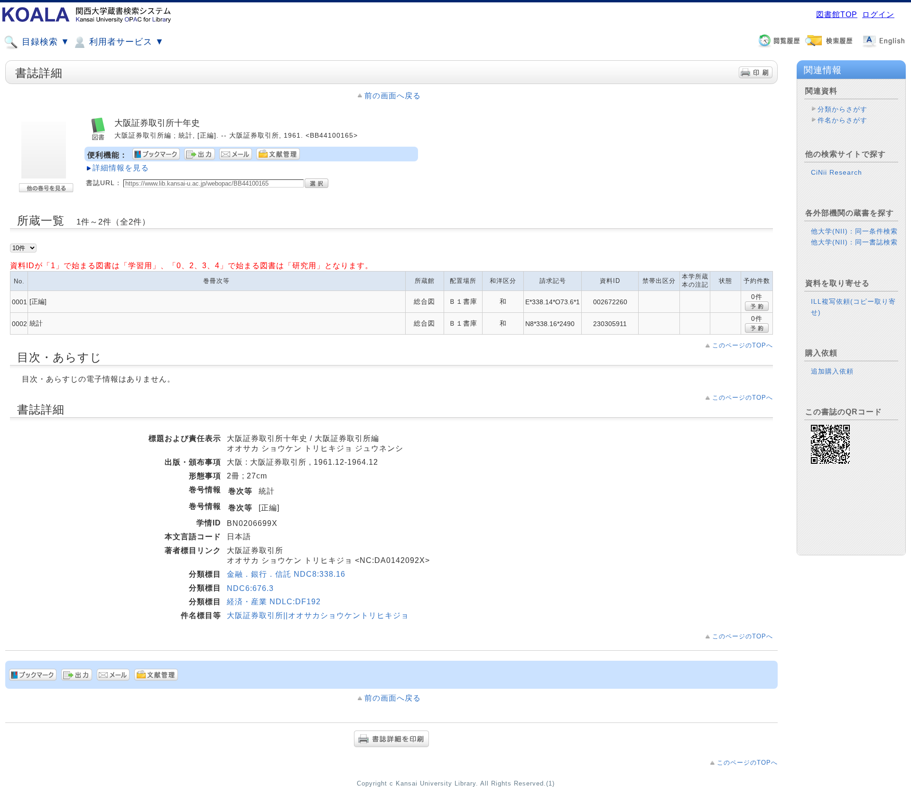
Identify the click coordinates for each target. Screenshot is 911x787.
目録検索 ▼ (44, 42)
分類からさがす (842, 109)
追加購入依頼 (832, 371)
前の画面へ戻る (392, 96)
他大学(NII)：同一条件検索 (854, 231)
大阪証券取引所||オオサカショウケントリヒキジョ (318, 615)
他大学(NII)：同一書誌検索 (854, 242)
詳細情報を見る (121, 168)
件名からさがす (842, 120)
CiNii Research (836, 172)
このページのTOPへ (742, 345)
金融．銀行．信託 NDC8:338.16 (286, 574)
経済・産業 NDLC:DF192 (274, 602)
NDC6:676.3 (250, 588)
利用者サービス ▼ (125, 42)
